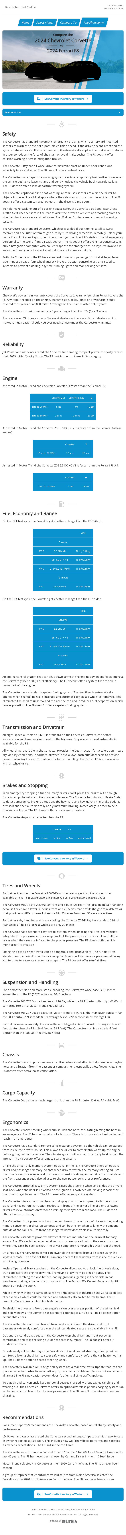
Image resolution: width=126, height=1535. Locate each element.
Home (25, 22)
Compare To (68, 22)
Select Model (45, 22)
